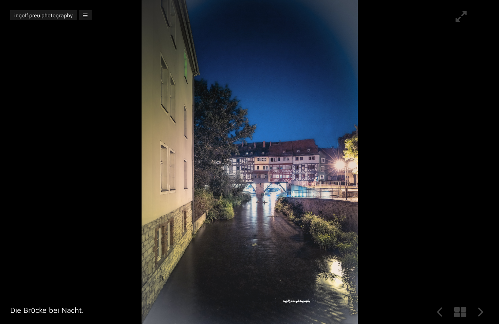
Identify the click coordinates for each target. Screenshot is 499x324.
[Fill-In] (461, 19)
